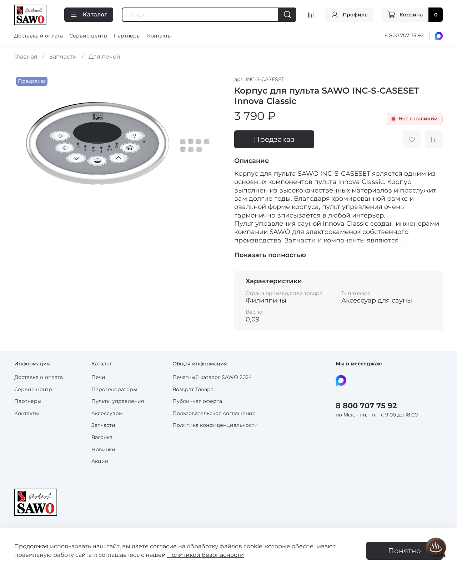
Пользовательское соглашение (214, 413)
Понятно (404, 550)
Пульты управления (117, 401)
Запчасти (63, 56)
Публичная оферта (197, 401)
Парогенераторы (114, 389)
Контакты (159, 36)
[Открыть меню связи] (436, 548)
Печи (98, 377)
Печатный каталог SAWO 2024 (212, 377)
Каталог (95, 14)
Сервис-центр (88, 36)
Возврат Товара (193, 389)
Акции (100, 461)
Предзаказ (274, 139)
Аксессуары (107, 413)
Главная (25, 56)
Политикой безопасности (205, 554)
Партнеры (127, 36)
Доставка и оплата (38, 36)
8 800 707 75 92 (404, 35)
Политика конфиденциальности (215, 425)
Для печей (104, 56)
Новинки (103, 449)
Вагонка (101, 437)
